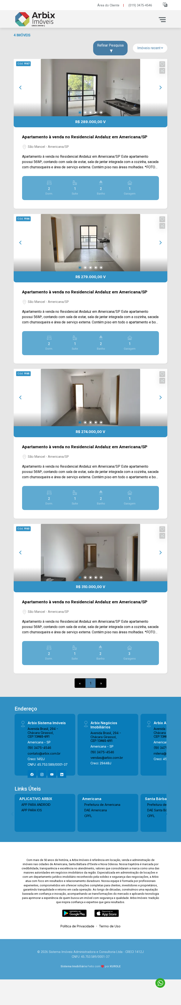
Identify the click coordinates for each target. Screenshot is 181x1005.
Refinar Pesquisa (110, 45)
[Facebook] (32, 774)
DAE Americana (95, 810)
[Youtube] (51, 774)
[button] (165, 4)
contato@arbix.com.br (44, 753)
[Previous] (21, 87)
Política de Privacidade (77, 926)
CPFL (88, 816)
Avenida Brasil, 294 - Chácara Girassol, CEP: (43, 732)
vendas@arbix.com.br (106, 757)
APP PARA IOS (31, 810)
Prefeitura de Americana (102, 804)
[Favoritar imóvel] (162, 64)
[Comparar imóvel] (162, 71)
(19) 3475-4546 (39, 748)
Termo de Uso (110, 926)
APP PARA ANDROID (36, 804)
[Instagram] (42, 774)
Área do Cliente (108, 5)
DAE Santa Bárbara (161, 810)
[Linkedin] (61, 774)
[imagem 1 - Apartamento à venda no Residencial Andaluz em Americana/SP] (90, 87)
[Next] (160, 87)
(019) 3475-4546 (140, 5)
